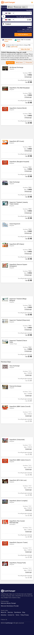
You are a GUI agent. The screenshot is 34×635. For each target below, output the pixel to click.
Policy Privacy (25, 615)
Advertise (3, 615)
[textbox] (8, 13)
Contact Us (11, 615)
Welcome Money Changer (8, 603)
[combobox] (8, 13)
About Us (3, 612)
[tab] (4, 7)
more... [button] (24, 7)
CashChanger (9, 623)
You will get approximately (24, 17)
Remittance (17, 612)
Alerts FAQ (13, 46)
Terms (17, 615)
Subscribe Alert (25, 49)
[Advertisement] (17, 132)
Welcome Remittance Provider (10, 606)
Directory (10, 612)
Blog (23, 612)
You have (29, 10)
